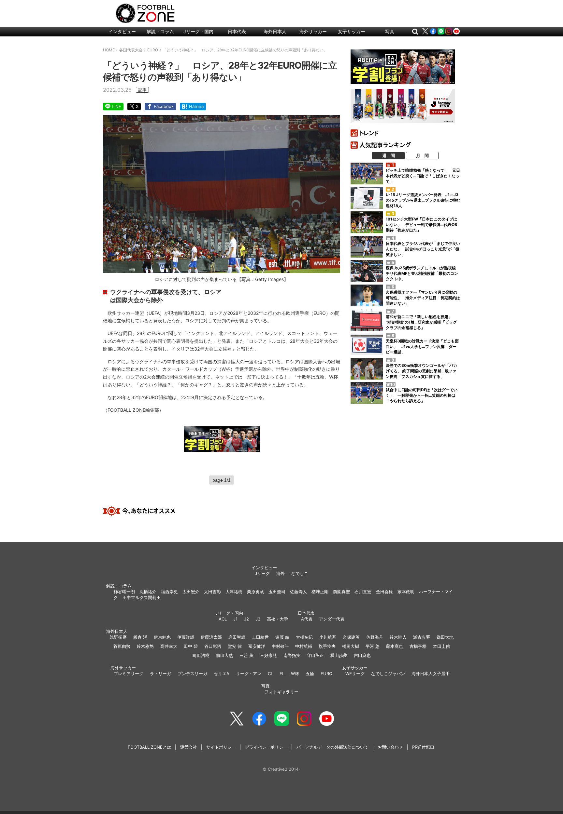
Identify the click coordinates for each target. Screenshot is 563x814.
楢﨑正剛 (319, 591)
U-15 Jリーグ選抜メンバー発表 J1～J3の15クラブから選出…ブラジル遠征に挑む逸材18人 (423, 200)
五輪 (310, 673)
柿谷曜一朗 (124, 591)
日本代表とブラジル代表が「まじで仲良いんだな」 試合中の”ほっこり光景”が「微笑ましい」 (423, 249)
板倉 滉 (140, 637)
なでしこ (299, 573)
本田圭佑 (441, 646)
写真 (389, 31)
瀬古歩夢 (421, 637)
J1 (235, 618)
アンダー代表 (331, 618)
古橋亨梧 (418, 646)
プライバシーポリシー (266, 747)
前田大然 (224, 655)
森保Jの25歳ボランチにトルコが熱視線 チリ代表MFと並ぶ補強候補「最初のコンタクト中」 (423, 273)
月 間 (422, 155)
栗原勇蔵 (255, 591)
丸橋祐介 (147, 591)
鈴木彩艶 (145, 646)
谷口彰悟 (212, 646)
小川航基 (327, 637)
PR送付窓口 (423, 747)
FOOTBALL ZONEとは (149, 747)
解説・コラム (160, 31)
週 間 (388, 155)
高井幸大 (168, 646)
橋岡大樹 (350, 646)
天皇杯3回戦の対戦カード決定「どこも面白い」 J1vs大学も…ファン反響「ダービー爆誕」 (422, 346)
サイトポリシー (221, 747)
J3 (257, 618)
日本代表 (237, 31)
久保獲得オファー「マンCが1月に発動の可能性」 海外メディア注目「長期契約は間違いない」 (423, 298)
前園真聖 (341, 591)
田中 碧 (191, 646)
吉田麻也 (362, 655)
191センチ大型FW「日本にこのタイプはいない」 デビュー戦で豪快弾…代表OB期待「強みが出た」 (421, 225)
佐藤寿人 (298, 591)
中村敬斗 (280, 646)
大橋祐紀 (304, 637)
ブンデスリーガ (192, 673)
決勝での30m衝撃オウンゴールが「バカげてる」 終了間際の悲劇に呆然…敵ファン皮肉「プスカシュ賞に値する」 (421, 371)
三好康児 (268, 655)
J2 (246, 618)
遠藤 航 (282, 637)
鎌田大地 (445, 637)
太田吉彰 (212, 591)
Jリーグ (262, 573)
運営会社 (188, 747)
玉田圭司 (276, 591)
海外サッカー (313, 31)
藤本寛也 (394, 646)
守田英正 (315, 655)
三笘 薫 (246, 655)
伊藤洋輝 (185, 637)
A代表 (306, 618)
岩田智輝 (236, 637)
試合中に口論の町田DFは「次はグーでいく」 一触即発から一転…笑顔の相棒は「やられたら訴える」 (421, 395)
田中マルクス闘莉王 (142, 597)
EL (282, 673)
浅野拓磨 (118, 637)
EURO (326, 673)
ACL (223, 618)
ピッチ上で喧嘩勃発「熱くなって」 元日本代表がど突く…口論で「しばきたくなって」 (423, 176)
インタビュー (122, 31)
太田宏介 (190, 591)
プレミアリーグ (128, 673)
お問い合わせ (390, 747)
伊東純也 (162, 637)
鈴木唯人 (398, 637)
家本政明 (405, 591)
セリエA (221, 673)
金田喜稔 (384, 591)
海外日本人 (275, 31)
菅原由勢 (121, 646)
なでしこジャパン (388, 673)
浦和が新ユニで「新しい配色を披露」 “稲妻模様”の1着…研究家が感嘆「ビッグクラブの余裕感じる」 (421, 322)
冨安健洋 (256, 646)
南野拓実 (291, 655)
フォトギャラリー (281, 691)
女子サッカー (351, 31)
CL (270, 673)
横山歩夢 (338, 655)
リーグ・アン (248, 673)
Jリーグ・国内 (198, 31)
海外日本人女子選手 (430, 673)
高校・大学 (277, 618)
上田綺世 (260, 637)
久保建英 (351, 637)
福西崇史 (169, 591)
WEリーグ (355, 673)
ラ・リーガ (160, 673)
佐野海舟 (374, 637)
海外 (280, 573)
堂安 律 (235, 646)
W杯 (295, 673)
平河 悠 (373, 646)
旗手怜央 (327, 646)
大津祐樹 (233, 591)
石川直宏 (362, 591)
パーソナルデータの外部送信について (332, 747)
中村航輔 (303, 646)
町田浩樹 (201, 655)
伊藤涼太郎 (211, 637)
